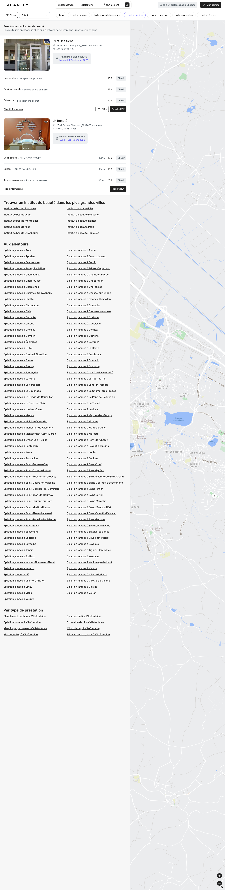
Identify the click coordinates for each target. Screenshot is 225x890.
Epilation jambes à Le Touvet (83, 403)
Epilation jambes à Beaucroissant (86, 256)
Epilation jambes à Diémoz (82, 329)
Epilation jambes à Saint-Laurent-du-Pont (28, 501)
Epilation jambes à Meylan (19, 415)
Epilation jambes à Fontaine (83, 348)
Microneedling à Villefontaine (21, 634)
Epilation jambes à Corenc (19, 323)
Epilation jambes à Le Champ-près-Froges (91, 390)
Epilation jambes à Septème (20, 537)
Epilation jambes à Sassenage (21, 531)
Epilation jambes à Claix (17, 311)
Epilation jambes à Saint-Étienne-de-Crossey (30, 476)
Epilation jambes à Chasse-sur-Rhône (89, 292)
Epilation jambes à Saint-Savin (21, 525)
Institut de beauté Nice (17, 226)
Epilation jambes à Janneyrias (21, 372)
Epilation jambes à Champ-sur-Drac (88, 274)
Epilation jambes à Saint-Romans (86, 519)
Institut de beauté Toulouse (83, 232)
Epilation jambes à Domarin (20, 335)
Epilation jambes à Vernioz (19, 568)
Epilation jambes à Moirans (82, 421)
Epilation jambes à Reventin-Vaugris (88, 445)
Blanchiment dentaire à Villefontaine (25, 616)
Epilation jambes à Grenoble (83, 366)
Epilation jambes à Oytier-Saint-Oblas (25, 439)
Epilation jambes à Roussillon (21, 458)
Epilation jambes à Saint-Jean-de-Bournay (28, 494)
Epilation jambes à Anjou (81, 250)
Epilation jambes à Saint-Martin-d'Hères (27, 507)
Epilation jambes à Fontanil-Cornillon (25, 354)
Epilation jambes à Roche (81, 452)
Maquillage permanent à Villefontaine (25, 628)
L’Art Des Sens (63, 41)
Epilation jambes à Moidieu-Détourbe (25, 421)
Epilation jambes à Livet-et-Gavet (23, 409)
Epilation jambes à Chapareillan (85, 280)
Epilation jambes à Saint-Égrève (85, 470)
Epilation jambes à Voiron (81, 592)
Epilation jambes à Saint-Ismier (85, 488)
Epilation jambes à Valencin (83, 556)
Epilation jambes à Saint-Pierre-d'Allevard (28, 513)
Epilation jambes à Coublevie (84, 323)
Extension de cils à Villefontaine (85, 622)
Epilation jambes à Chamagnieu (22, 274)
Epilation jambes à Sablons (82, 458)
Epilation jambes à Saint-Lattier (85, 494)
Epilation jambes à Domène (83, 335)
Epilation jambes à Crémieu (19, 329)
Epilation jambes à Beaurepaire (21, 262)
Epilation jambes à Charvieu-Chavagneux (28, 292)
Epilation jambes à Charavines (21, 286)
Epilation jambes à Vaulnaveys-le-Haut (89, 562)
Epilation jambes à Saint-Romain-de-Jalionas (30, 519)
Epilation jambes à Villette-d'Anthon (24, 580)
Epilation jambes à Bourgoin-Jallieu (24, 268)
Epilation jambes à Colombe (20, 317)
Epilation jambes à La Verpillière (22, 384)
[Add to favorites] (46, 42)
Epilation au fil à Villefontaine (84, 616)
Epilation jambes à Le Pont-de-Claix (24, 403)
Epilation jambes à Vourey (19, 598)
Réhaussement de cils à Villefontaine (88, 634)
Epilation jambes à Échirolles (20, 341)
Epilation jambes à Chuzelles (83, 305)
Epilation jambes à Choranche (21, 305)
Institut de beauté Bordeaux (20, 208)
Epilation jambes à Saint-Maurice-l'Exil (89, 507)
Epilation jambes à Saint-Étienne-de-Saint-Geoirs (95, 476)
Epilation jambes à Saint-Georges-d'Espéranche (95, 482)
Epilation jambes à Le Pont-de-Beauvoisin (91, 396)
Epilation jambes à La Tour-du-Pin (86, 378)
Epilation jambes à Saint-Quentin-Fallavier (91, 513)
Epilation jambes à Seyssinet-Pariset (88, 537)
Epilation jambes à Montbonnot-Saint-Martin (30, 433)
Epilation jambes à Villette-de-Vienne (88, 580)
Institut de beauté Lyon (17, 214)
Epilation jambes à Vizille (18, 592)
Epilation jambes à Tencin (18, 550)
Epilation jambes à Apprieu (19, 256)
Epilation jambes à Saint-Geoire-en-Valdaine (29, 482)
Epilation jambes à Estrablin (83, 341)
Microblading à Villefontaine (83, 628)
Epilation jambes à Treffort (19, 556)
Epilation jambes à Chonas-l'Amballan (89, 299)
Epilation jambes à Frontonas (84, 354)
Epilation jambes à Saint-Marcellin (86, 501)
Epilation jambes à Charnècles (84, 286)
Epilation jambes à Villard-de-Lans (87, 574)
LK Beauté (60, 121)
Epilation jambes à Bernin (81, 262)
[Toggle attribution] (221, 887)
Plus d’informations (13, 109)
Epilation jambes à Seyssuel (83, 543)
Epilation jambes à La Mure (19, 378)
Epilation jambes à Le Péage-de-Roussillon (28, 396)
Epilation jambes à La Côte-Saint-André (90, 372)
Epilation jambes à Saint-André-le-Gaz (26, 464)
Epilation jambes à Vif (16, 574)
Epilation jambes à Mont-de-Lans (86, 427)
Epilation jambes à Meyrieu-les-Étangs (89, 415)
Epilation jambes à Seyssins (20, 543)
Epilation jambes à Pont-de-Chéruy (87, 439)
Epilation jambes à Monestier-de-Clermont (28, 427)
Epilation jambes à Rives (18, 452)
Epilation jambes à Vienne (82, 568)
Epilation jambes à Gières (18, 360)
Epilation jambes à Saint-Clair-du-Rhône (27, 470)
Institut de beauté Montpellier (21, 220)
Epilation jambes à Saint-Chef (84, 464)
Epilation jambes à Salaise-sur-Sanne (88, 525)
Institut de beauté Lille (80, 208)
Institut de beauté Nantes (82, 220)
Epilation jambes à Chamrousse (22, 280)
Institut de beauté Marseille (83, 214)
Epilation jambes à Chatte (19, 299)
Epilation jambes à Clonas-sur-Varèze (89, 311)
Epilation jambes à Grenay (19, 366)
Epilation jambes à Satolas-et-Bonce (88, 531)
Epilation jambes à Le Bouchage (22, 390)
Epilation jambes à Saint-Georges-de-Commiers (32, 488)
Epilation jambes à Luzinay (82, 409)
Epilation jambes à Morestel (83, 433)
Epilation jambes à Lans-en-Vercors (87, 384)
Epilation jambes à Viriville (82, 586)
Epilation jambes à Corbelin (83, 317)
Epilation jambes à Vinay (18, 586)
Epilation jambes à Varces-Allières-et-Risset (29, 562)
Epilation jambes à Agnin (18, 250)
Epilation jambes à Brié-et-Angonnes (88, 268)
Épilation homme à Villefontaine (22, 622)
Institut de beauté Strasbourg (21, 232)
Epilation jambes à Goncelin (83, 360)
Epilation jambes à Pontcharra (21, 445)
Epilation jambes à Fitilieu (18, 348)
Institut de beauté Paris (80, 226)
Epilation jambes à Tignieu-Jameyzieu (89, 550)
